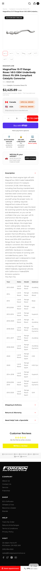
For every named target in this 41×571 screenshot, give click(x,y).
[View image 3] (17, 53)
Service (5, 487)
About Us (6, 481)
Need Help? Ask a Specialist (16, 420)
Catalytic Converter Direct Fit (19, 9)
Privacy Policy (8, 532)
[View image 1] (5, 53)
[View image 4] (23, 53)
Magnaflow (8, 66)
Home (5, 9)
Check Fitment (30, 158)
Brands (5, 511)
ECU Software (7, 501)
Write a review (20, 446)
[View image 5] (29, 53)
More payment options (20, 130)
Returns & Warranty (13, 413)
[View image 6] (35, 53)
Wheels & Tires (8, 505)
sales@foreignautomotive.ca (13, 553)
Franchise (6, 491)
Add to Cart (32, 118)
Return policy (32, 143)
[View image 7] (5, 59)
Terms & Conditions (10, 528)
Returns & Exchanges (10, 525)
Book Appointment (11, 568)
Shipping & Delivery (13, 405)
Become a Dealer (9, 508)
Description (10, 173)
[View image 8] (11, 59)
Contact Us (6, 484)
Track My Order (8, 522)
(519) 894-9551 (7, 549)
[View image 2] (11, 53)
